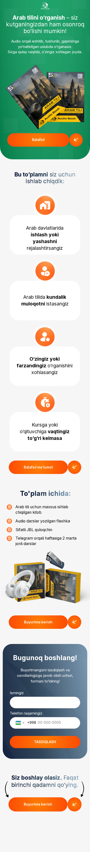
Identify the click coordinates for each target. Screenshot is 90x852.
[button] (38, 140)
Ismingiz (17, 693)
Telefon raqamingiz (26, 713)
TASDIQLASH (45, 742)
